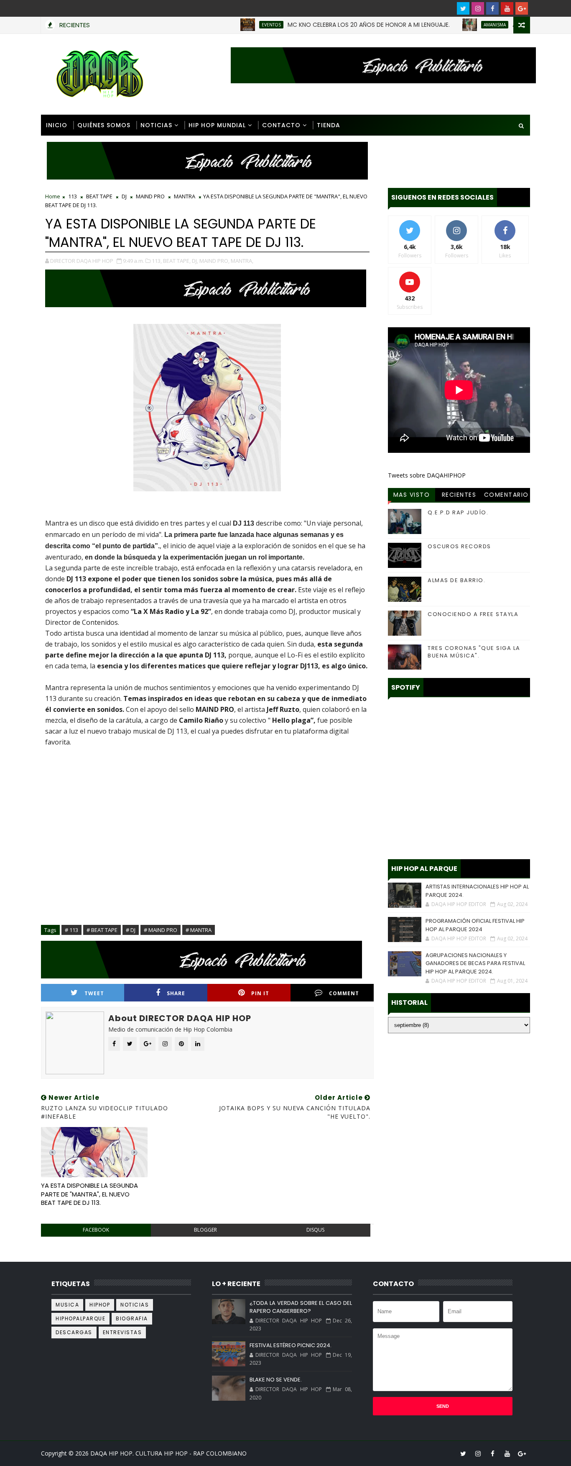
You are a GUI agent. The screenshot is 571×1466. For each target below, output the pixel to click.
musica (67, 1304)
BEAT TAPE (99, 196)
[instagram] (478, 8)
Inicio (56, 125)
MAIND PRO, (214, 260)
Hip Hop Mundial (217, 125)
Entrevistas (122, 1332)
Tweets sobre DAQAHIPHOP (427, 475)
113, (157, 260)
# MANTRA (199, 930)
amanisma (465, 25)
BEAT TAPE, (177, 260)
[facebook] (492, 8)
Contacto (281, 125)
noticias (134, 1304)
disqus (315, 1229)
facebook (96, 1229)
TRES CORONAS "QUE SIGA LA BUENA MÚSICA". (474, 652)
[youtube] (507, 8)
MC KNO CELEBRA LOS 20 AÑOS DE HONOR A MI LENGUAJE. (338, 25)
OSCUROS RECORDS (459, 546)
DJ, (195, 260)
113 (72, 196)
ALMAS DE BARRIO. (456, 580)
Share (176, 993)
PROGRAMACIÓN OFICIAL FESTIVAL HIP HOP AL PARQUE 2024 (475, 925)
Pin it (260, 993)
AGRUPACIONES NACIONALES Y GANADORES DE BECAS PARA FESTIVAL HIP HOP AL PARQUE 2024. (475, 963)
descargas (74, 1332)
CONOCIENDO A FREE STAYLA (473, 614)
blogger (205, 1229)
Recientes (459, 494)
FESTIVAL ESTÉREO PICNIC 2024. (290, 1345)
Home (52, 196)
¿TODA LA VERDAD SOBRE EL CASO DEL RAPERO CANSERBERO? (301, 1307)
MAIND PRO (150, 196)
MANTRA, (242, 260)
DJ (124, 196)
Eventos (241, 25)
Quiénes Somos (103, 125)
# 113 (71, 930)
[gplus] (521, 8)
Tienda (328, 125)
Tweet (94, 993)
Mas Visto (411, 494)
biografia (132, 1318)
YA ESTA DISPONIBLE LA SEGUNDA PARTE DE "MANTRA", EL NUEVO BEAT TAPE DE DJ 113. (89, 1194)
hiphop (99, 1304)
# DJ (130, 930)
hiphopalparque (80, 1318)
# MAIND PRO (160, 930)
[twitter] (463, 8)
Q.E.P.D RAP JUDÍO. (458, 512)
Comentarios (506, 495)
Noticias (156, 125)
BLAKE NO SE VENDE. (276, 1380)
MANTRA (184, 196)
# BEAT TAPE (102, 930)
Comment (344, 993)
